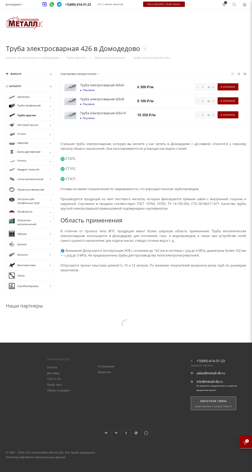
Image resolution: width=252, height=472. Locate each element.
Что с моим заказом (110, 4)
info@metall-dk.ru (209, 382)
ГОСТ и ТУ (54, 379)
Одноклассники (126, 433)
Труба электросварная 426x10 (103, 113)
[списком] (238, 74)
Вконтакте (106, 433)
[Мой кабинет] (244, 4)
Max (146, 433)
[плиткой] (232, 74)
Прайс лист (54, 385)
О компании (106, 366)
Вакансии (104, 372)
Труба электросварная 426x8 (102, 99)
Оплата (52, 367)
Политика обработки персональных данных (36, 457)
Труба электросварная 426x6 (102, 85)
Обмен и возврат (58, 390)
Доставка (53, 373)
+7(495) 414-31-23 (210, 360)
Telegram (116, 433)
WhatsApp (136, 433)
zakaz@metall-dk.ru (210, 373)
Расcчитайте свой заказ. (164, 4)
